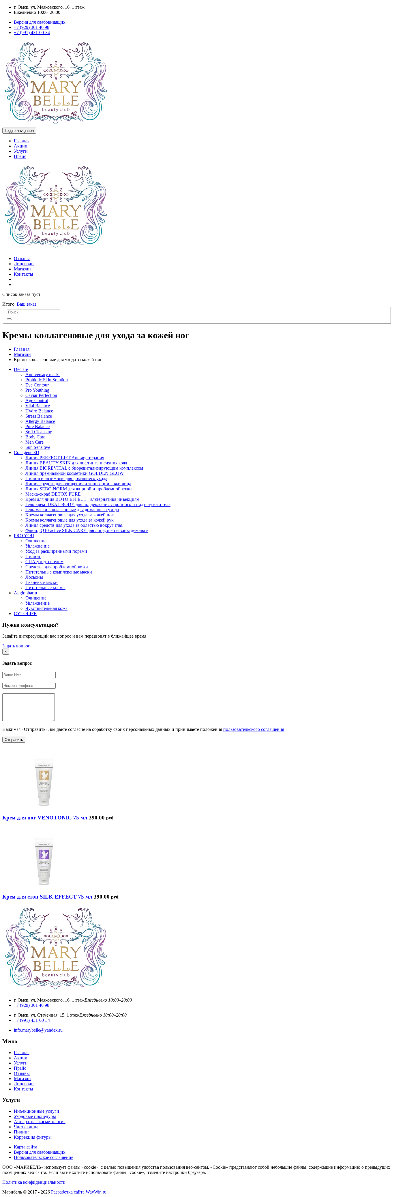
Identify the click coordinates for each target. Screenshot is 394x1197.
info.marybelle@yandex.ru (38, 1030)
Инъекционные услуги (36, 1111)
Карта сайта (25, 1146)
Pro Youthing (37, 390)
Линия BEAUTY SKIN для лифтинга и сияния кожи (77, 462)
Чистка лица (26, 1126)
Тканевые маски (41, 582)
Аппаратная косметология (39, 1121)
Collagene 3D (26, 452)
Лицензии (24, 263)
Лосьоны (34, 577)
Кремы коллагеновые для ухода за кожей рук (69, 520)
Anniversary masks (42, 374)
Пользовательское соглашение (43, 1157)
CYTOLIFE (25, 613)
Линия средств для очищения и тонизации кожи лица (78, 483)
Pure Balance (37, 426)
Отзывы (22, 258)
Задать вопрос (16, 645)
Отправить (14, 739)
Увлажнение (37, 546)
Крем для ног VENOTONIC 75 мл (45, 818)
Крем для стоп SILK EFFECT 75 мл (48, 897)
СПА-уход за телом (44, 561)
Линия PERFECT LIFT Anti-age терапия (64, 457)
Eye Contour (37, 384)
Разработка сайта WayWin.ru (78, 1191)
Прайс (20, 156)
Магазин (22, 268)
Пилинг (33, 556)
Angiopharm (25, 592)
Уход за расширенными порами (56, 551)
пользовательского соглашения (253, 729)
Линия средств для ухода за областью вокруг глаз (74, 525)
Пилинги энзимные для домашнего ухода (66, 478)
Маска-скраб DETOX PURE (53, 494)
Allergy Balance (40, 421)
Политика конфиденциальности (33, 1182)
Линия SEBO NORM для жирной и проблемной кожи (78, 488)
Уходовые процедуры (35, 1116)
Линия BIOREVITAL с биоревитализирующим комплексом (84, 468)
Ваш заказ (26, 304)
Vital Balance (37, 405)
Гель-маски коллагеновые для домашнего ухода (72, 509)
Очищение (35, 540)
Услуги (21, 151)
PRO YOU (24, 535)
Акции (20, 145)
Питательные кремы (45, 587)
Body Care (35, 436)
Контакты (23, 274)
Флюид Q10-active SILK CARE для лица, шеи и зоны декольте (86, 530)
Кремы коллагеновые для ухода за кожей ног (69, 514)
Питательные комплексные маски (58, 571)
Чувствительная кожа (46, 608)
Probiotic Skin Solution (46, 379)
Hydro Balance (39, 410)
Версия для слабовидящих (39, 22)
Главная (21, 140)
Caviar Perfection (41, 395)
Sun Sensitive (37, 447)
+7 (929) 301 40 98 (31, 27)
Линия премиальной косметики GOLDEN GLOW (74, 473)
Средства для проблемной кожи (56, 566)
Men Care (34, 442)
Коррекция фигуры (33, 1137)
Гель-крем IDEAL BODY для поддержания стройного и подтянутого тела (97, 504)
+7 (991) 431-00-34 (32, 32)
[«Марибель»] (55, 124)
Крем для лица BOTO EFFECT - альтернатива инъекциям (82, 499)
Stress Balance (38, 416)
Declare (21, 369)
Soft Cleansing (38, 431)
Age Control (36, 400)
